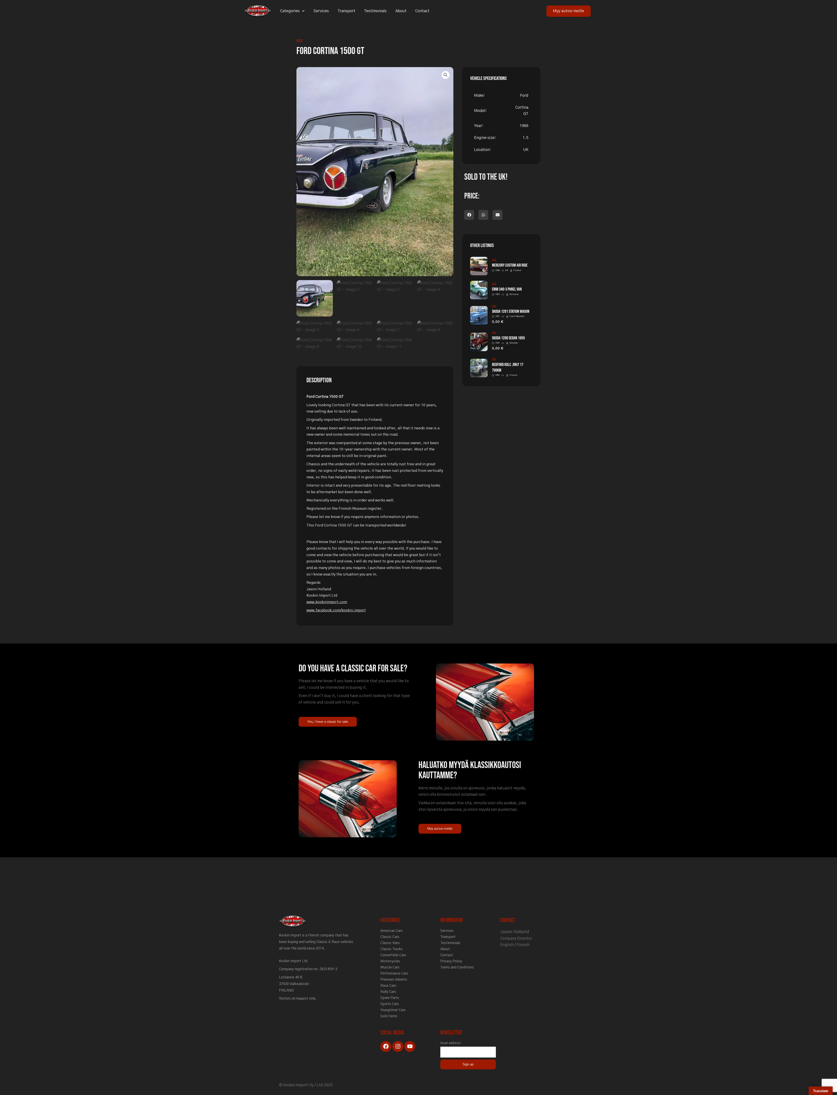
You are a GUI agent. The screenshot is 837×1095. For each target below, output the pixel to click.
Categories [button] (290, 11)
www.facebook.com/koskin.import (336, 610)
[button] (445, 75)
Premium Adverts (393, 979)
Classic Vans (390, 943)
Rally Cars (388, 991)
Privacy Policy (451, 961)
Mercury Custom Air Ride (509, 265)
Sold (299, 41)
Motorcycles (390, 961)
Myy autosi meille (568, 11)
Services (321, 11)
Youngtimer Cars (393, 1010)
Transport (346, 11)
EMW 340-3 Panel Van (507, 289)
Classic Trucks (391, 949)
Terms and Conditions (457, 967)
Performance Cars (394, 973)
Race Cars (388, 985)
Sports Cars (389, 1004)
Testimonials (375, 11)
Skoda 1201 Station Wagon (510, 311)
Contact (422, 11)
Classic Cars (389, 937)
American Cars (391, 931)
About (401, 11)
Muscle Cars (390, 967)
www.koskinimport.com (326, 602)
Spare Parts (389, 998)
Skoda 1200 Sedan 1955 (508, 338)
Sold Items (388, 1016)
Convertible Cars (393, 955)
